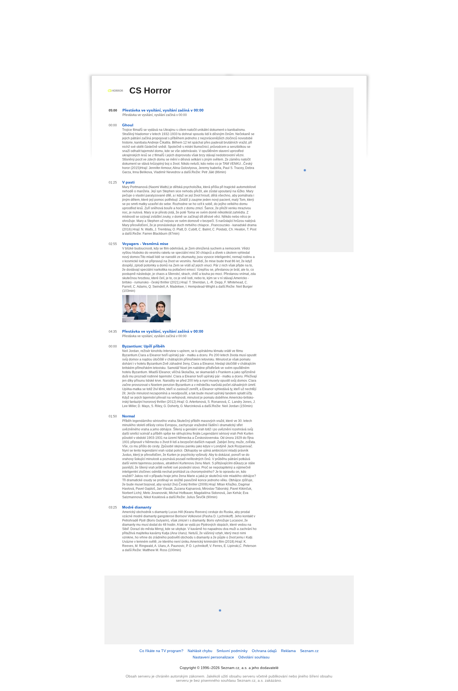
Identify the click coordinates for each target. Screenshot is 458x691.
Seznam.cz (309, 651)
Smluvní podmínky (232, 651)
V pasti (128, 182)
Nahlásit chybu (200, 651)
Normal (128, 416)
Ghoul (127, 125)
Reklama (288, 651)
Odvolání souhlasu (254, 657)
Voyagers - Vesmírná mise (145, 244)
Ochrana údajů (264, 651)
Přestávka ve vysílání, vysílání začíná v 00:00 (163, 110)
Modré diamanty (136, 507)
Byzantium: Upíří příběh (143, 346)
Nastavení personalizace (213, 657)
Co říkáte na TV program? (161, 651)
